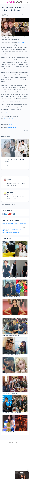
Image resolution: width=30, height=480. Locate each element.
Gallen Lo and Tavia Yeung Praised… (10, 277)
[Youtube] (11, 213)
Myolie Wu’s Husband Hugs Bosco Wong (11, 335)
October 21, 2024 (8, 166)
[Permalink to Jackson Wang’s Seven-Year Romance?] (15, 365)
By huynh (6, 165)
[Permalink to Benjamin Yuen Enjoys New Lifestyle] (15, 249)
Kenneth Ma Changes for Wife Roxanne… (11, 296)
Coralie (9, 179)
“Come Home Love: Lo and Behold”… (10, 393)
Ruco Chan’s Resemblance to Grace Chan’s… (12, 354)
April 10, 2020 (5, 15)
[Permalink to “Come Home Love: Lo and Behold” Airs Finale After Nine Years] (15, 384)
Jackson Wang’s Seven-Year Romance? (11, 373)
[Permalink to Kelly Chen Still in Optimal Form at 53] (15, 423)
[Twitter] (6, 213)
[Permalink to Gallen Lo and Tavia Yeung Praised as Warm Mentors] (15, 268)
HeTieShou (10, 192)
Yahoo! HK (9, 113)
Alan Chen (9, 127)
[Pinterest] (9, 213)
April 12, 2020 (10, 194)
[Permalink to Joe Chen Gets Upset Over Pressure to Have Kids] (15, 148)
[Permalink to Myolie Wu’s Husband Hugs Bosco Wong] (15, 326)
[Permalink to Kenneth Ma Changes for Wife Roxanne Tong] (15, 288)
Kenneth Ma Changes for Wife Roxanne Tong (13, 227)
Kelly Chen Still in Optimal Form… (9, 431)
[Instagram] (14, 213)
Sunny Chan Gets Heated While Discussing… (12, 412)
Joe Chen (14, 127)
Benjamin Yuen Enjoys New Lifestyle (11, 232)
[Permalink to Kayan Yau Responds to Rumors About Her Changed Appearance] (15, 307)
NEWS (10, 124)
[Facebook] (4, 213)
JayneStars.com (8, 118)
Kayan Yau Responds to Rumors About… (11, 316)
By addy (4, 14)
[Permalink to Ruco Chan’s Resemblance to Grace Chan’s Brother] (15, 345)
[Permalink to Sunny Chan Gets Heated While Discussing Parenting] (15, 403)
